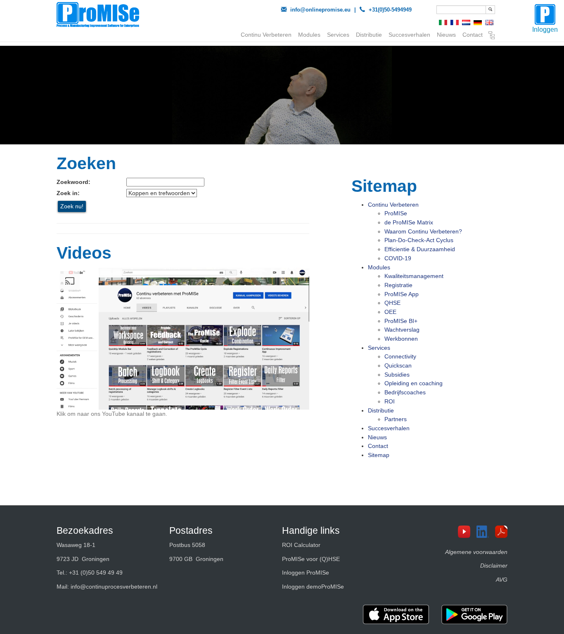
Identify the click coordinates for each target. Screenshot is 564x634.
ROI (389, 401)
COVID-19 (397, 258)
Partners (395, 419)
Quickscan (398, 365)
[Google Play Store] (474, 614)
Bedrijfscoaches (405, 392)
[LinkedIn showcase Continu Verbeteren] (485, 532)
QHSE (392, 302)
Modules (309, 34)
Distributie (369, 34)
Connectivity (400, 356)
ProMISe (395, 213)
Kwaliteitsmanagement (413, 276)
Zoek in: (68, 193)
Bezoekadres (85, 530)
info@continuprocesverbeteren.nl (114, 586)
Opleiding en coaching (413, 383)
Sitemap (491, 36)
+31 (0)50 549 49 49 (96, 572)
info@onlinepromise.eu (320, 10)
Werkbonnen (401, 338)
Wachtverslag (401, 329)
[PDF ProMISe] (504, 532)
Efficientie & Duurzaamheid (419, 249)
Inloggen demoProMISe (313, 586)
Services (338, 34)
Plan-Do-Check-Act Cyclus (418, 240)
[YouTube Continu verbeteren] (467, 532)
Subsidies (397, 374)
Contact (472, 34)
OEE (390, 312)
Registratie (398, 285)
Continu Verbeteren (266, 34)
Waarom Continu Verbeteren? (423, 231)
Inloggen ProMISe (305, 572)
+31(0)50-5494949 (390, 10)
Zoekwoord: (73, 182)
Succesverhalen (409, 34)
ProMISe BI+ (400, 321)
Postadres (191, 530)
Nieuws (446, 34)
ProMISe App (401, 294)
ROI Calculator (301, 545)
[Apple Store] (396, 614)
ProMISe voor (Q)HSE (311, 559)
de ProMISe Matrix (408, 222)
